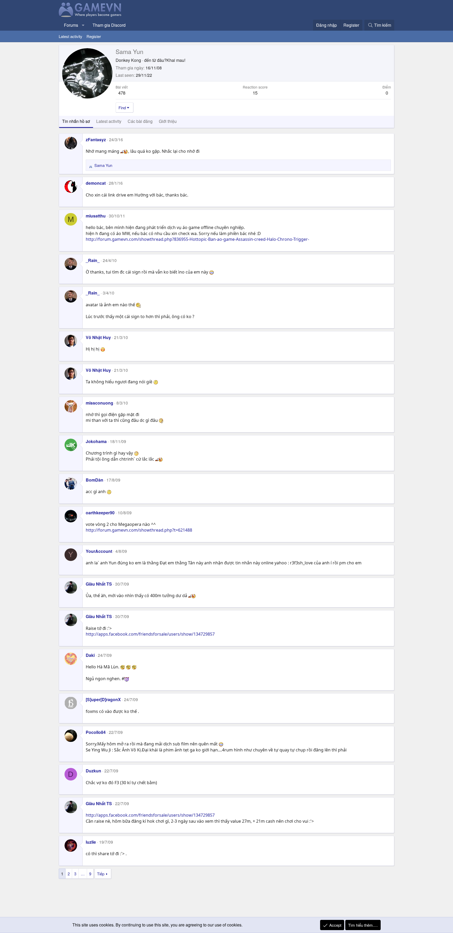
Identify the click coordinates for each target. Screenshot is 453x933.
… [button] (83, 873)
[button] (83, 25)
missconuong (99, 403)
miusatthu (96, 216)
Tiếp (100, 873)
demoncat (96, 183)
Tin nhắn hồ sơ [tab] (76, 121)
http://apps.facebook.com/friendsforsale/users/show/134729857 (150, 634)
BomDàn (94, 480)
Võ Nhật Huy (98, 337)
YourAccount (99, 551)
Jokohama (96, 441)
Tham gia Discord (109, 25)
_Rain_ (93, 260)
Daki (90, 655)
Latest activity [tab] (108, 121)
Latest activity (70, 36)
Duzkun (93, 771)
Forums (71, 25)
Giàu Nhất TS (99, 584)
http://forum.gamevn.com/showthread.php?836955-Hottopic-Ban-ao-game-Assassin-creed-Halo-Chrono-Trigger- (197, 239)
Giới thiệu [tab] (168, 121)
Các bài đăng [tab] (140, 121)
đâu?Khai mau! (171, 60)
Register (94, 36)
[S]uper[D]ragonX (103, 699)
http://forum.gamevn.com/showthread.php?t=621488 (139, 530)
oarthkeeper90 (100, 513)
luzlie (91, 842)
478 (121, 92)
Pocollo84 (96, 732)
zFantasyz (96, 140)
